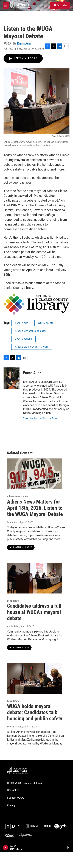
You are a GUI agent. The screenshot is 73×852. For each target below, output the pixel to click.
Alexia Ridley (13, 626)
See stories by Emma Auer (40, 418)
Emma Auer (24, 43)
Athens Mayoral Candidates (31, 330)
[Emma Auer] (11, 378)
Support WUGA (15, 797)
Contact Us (13, 790)
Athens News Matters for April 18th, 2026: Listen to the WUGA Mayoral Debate (35, 508)
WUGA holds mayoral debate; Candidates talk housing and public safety (34, 712)
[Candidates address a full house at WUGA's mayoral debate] (34, 578)
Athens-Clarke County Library (31, 346)
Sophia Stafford (14, 726)
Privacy (11, 805)
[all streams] (68, 847)
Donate (62, 5)
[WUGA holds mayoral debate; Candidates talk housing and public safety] (34, 678)
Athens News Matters (17, 496)
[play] (5, 847)
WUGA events (45, 322)
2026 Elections (23, 338)
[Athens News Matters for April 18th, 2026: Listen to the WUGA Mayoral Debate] (34, 473)
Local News (21, 322)
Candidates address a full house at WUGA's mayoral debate (34, 612)
